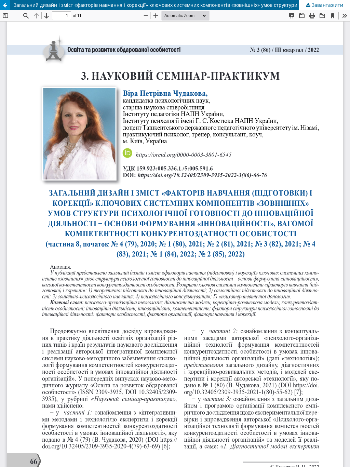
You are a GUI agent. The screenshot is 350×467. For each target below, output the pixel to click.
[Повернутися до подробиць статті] (5, 5)
